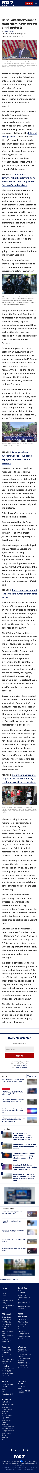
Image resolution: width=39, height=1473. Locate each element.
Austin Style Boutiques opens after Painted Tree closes (13, 1231)
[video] (32, 1214)
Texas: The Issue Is (23, 1328)
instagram (19, 1450)
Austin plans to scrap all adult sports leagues (13, 1240)
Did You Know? (23, 1368)
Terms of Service (21, 1067)
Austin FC (5, 1387)
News (4, 1288)
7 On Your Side (23, 1322)
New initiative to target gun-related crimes (14, 1249)
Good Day (22, 1288)
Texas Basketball (7, 1394)
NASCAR (4, 1391)
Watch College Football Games (7, 1408)
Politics (4, 1298)
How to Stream (7, 1317)
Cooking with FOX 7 (24, 1298)
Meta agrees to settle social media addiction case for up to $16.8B (13, 1080)
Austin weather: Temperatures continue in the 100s (12, 1212)
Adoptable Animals (24, 1306)
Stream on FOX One (6, 1400)
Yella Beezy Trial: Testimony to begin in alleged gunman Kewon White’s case (12, 1092)
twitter (15, 1450)
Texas (4, 1296)
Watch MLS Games (5, 1438)
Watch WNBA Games (6, 1434)
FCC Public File (6, 1371)
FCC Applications (7, 1373)
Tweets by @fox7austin (9, 1279)
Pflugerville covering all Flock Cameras (11, 1222)
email (27, 1450)
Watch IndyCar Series (6, 1421)
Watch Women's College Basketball (8, 1430)
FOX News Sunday (8, 1305)
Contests (21, 1309)
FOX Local (6, 1314)
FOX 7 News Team (8, 1359)
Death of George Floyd (19, 34)
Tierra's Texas (6, 1319)
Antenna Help (6, 1376)
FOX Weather (22, 1365)
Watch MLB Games (6, 1412)
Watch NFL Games (8, 1405)
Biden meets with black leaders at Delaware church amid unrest (19, 594)
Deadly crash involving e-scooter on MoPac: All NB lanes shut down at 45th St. (13, 1110)
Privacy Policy (22, 1065)
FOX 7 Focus (22, 1324)
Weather (22, 1347)
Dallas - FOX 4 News (22, 1387)
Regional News (22, 1382)
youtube (23, 1450)
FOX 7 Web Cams (24, 1363)
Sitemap (4, 1307)
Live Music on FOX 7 (24, 1303)
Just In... (5, 1076)
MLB (3, 1389)
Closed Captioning (8, 1368)
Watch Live (29, 3)
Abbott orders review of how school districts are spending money (25, 1146)
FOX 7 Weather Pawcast (23, 1351)
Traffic (4, 1293)
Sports (5, 1381)
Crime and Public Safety (7, 1302)
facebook (11, 1450)
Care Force (21, 1331)
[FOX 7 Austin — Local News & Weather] (8, 3)
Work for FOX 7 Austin (7, 1362)
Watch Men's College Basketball (8, 1425)
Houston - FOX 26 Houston (24, 1392)
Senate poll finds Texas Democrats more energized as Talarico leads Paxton (25, 1167)
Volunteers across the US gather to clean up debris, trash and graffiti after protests (19, 778)
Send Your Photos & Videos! (24, 1359)
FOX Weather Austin (6, 1328)
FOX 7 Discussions (24, 1336)
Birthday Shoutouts (21, 1292)
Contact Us (5, 1352)
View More (31, 1076)
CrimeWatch (22, 1319)
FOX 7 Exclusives (22, 1315)
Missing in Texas (23, 1334)
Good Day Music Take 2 (7, 1336)
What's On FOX (7, 1350)
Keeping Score (23, 1295)
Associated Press (7, 34)
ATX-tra (20, 1339)
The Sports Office (8, 1324)
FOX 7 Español (6, 1322)
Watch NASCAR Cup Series (7, 1417)
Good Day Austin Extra (7, 1332)
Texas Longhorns (7, 1384)
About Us (6, 1347)
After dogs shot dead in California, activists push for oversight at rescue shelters (13, 1101)
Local (3, 1291)
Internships (5, 1366)
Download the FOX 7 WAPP (24, 1355)
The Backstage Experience (7, 1341)
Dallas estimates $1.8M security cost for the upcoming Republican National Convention (13, 1119)
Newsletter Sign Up (7, 1356)
